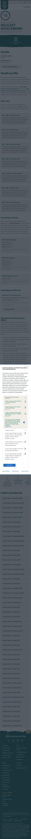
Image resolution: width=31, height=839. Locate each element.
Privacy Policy (24, 471)
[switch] (24, 402)
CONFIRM (9, 465)
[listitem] (15, 398)
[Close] (27, 368)
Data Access (15, 471)
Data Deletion (6, 471)
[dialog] (15, 419)
